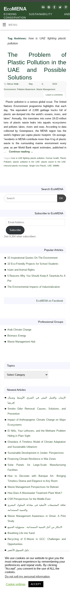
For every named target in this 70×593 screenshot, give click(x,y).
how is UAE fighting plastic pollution (28, 158)
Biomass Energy (16, 335)
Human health (52, 158)
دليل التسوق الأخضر (18, 550)
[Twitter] (59, 8)
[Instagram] (48, 8)
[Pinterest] (65, 8)
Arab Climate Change (19, 329)
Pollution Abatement (26, 89)
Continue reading (21, 151)
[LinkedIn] (43, 8)
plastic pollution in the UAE (26, 162)
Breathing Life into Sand (21, 533)
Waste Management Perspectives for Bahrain (33, 486)
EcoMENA (15, 9)
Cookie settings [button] (15, 584)
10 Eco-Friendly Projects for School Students (32, 263)
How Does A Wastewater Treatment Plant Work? (35, 492)
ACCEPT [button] (36, 584)
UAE (49, 165)
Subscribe (15, 230)
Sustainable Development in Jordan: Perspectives (36, 452)
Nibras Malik (13, 84)
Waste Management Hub (21, 341)
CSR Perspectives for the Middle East (29, 498)
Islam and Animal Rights (21, 269)
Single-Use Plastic (37, 165)
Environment (10, 89)
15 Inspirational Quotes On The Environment (32, 257)
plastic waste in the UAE (53, 162)
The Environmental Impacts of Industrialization (33, 286)
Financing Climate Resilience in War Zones (32, 458)
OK (60, 198)
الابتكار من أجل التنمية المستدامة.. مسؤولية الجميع (35, 527)
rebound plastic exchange (16, 165)
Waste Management (45, 89)
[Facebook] (54, 8)
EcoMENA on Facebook (49, 300)
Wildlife (56, 165)
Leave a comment (54, 95)
